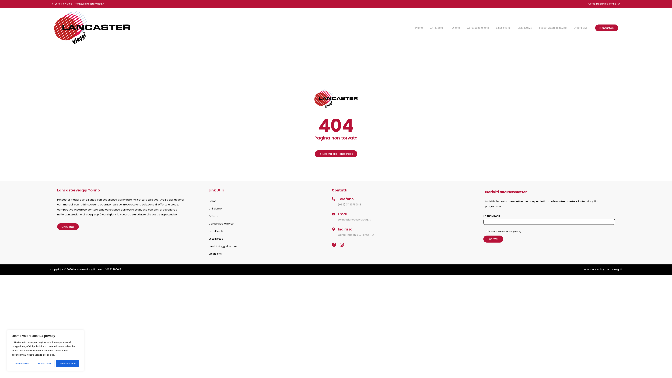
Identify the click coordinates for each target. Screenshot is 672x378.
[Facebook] (334, 245)
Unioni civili (581, 27)
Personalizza (22, 363)
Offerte (456, 27)
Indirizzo (345, 229)
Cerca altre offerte (478, 27)
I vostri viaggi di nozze (553, 27)
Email (343, 214)
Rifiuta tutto (44, 363)
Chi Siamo (436, 27)
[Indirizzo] (333, 229)
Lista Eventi (503, 27)
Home (419, 27)
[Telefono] (333, 199)
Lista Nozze (524, 27)
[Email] (333, 214)
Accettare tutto (67, 363)
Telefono (346, 199)
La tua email (491, 216)
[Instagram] (342, 245)
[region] (45, 350)
